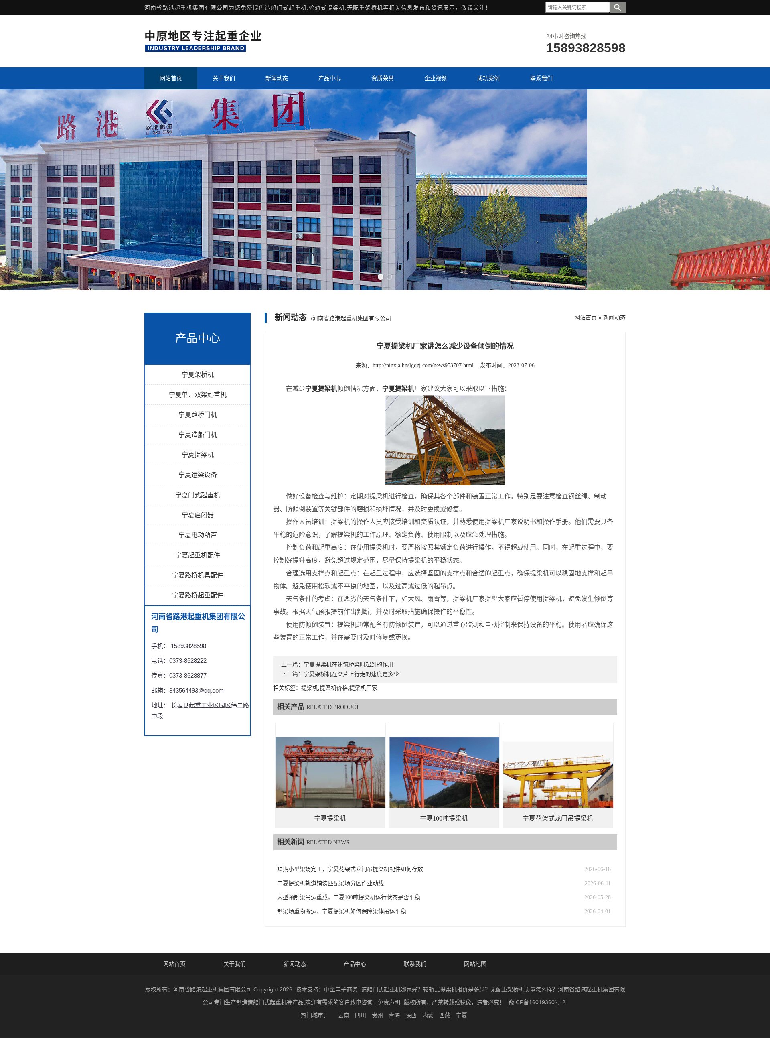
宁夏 (461, 1015)
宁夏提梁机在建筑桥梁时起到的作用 (348, 665)
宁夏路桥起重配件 (197, 595)
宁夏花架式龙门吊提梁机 (558, 818)
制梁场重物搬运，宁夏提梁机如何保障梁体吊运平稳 (341, 911)
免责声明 (389, 1002)
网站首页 (585, 317)
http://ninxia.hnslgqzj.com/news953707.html (423, 365)
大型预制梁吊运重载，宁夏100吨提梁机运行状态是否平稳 (348, 897)
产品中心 (355, 964)
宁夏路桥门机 (197, 414)
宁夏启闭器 (198, 515)
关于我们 (234, 964)
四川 (360, 1015)
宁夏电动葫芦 (197, 535)
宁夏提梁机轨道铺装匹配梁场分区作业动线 (330, 883)
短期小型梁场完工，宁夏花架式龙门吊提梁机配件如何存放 (350, 869)
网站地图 (475, 964)
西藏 (444, 1015)
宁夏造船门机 (197, 434)
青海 (394, 1015)
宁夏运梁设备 (197, 474)
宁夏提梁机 (198, 454)
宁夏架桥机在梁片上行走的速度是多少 (351, 674)
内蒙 (428, 1015)
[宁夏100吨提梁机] (444, 778)
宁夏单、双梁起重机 (198, 394)
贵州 (377, 1015)
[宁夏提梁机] (330, 778)
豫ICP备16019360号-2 (537, 1002)
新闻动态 (614, 317)
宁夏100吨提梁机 (444, 818)
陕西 (411, 1015)
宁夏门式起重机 (197, 495)
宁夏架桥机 (198, 374)
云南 (343, 1015)
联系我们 (415, 964)
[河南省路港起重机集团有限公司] (204, 50)
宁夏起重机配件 (197, 555)
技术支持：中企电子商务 (327, 989)
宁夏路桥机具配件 (197, 575)
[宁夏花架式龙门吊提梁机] (558, 778)
